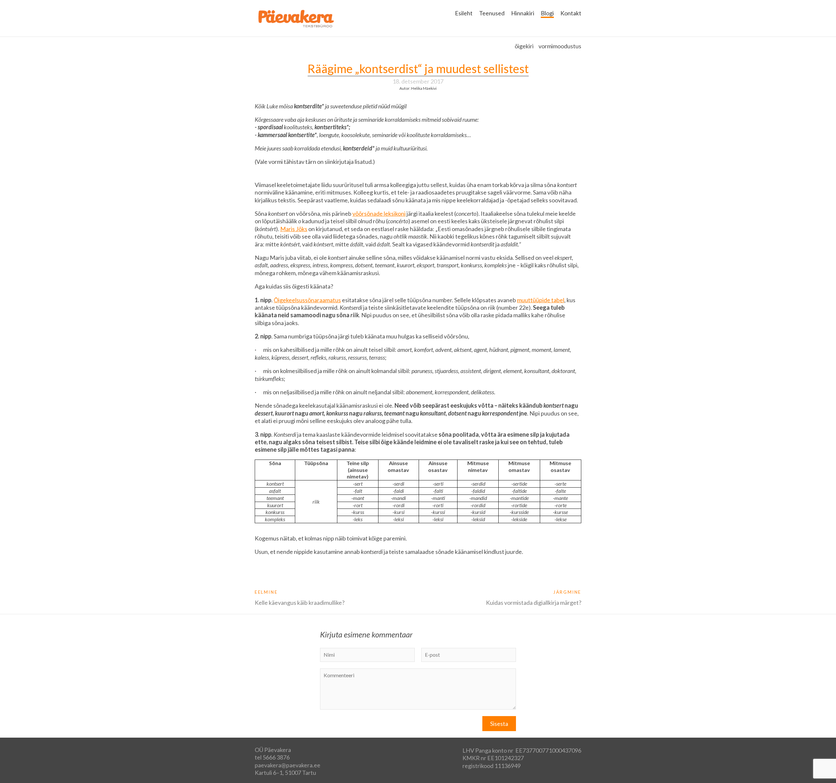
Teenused (492, 13)
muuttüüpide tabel (540, 300)
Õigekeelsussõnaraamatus (307, 300)
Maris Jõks (293, 228)
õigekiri (524, 46)
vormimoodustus (560, 46)
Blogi (547, 13)
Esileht (464, 13)
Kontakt (570, 13)
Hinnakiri (522, 13)
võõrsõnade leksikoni (379, 213)
